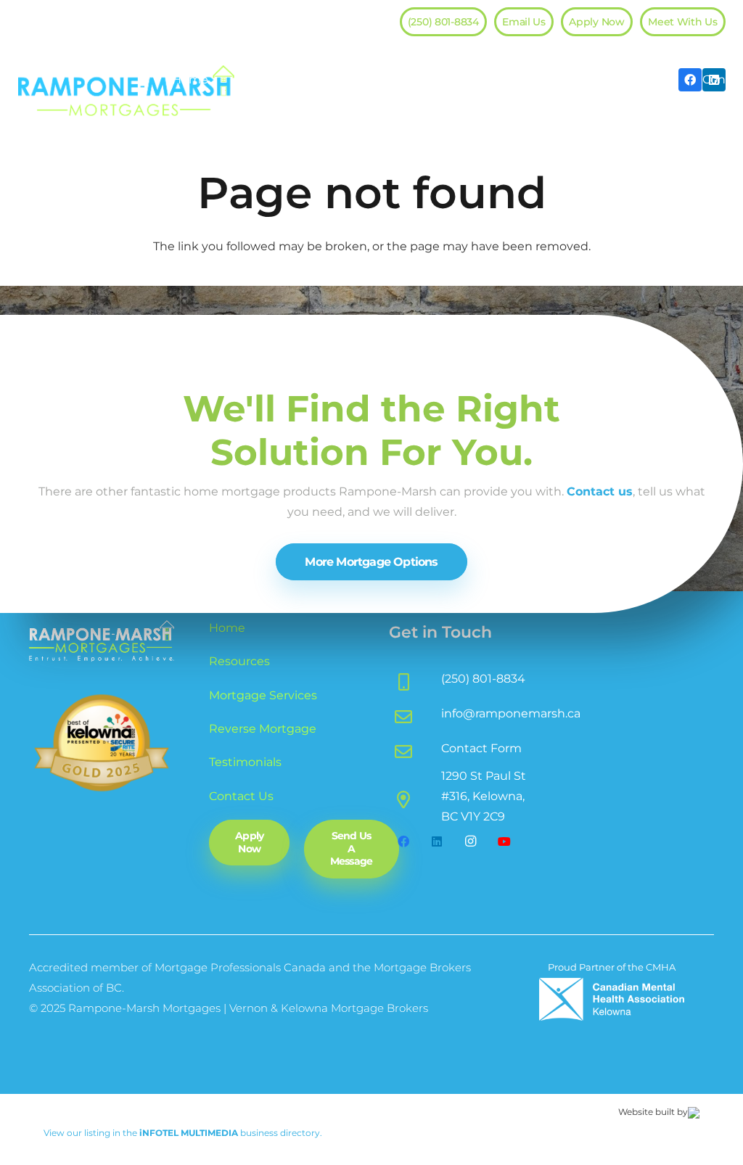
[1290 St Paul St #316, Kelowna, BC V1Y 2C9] (415, 796)
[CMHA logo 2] (611, 999)
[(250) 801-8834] (415, 679)
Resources (239, 661)
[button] (305, 80)
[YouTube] (504, 841)
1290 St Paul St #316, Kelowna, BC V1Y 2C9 (483, 796)
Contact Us (241, 796)
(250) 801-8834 (483, 679)
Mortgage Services (263, 695)
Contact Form (481, 748)
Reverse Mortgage (262, 729)
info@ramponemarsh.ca (510, 713)
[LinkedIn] (436, 841)
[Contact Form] (415, 748)
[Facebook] (403, 841)
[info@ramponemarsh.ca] (415, 713)
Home (227, 628)
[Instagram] (470, 841)
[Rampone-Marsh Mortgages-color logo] (126, 90)
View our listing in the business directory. (183, 1132)
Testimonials (245, 762)
